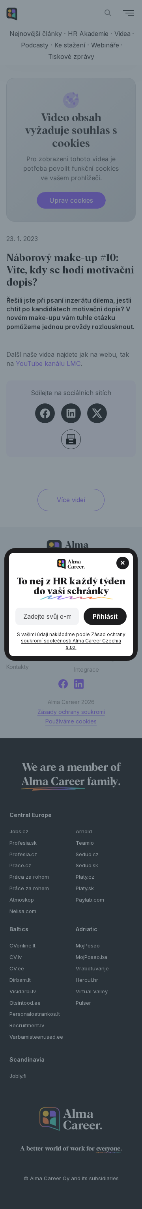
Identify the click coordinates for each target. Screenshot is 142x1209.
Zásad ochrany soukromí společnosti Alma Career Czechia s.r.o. (73, 640)
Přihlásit (105, 616)
